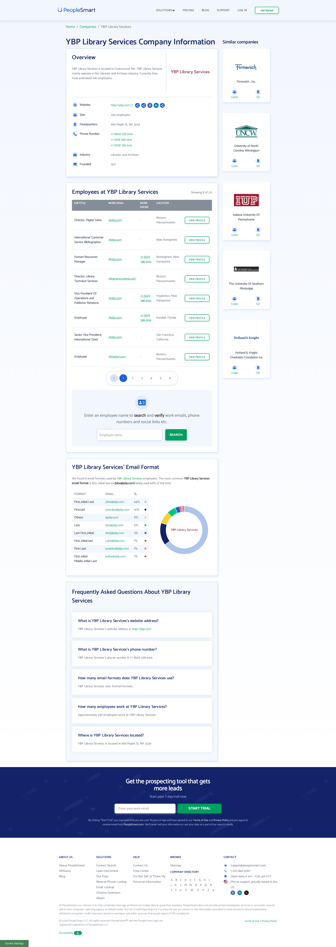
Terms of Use (200, 820)
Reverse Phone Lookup (111, 881)
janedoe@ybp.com (117, 548)
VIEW (197, 220)
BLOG (205, 10)
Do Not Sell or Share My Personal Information (149, 879)
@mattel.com (117, 356)
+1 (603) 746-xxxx (121, 145)
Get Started (267, 10)
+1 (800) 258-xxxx (122, 134)
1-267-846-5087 (240, 871)
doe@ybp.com (114, 525)
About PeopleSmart (72, 865)
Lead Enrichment (107, 871)
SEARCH (176, 435)
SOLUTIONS (164, 10)
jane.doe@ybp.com (117, 509)
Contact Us (140, 865)
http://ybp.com (120, 105)
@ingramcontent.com (122, 278)
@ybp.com (115, 220)
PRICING (188, 10)
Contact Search (106, 865)
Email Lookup (105, 887)
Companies (88, 27)
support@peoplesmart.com (248, 865)
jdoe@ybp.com (114, 502)
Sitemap (175, 865)
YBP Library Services (129, 478)
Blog (62, 876)
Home (70, 27)
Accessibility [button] (66, 933)
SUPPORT (223, 10)
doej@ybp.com (114, 533)
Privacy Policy (221, 820)
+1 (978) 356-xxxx (121, 139)
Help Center (141, 871)
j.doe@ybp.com (115, 541)
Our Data (102, 876)
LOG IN (242, 10)
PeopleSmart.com (134, 824)
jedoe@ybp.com (115, 556)
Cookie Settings (14, 943)
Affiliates (65, 871)
